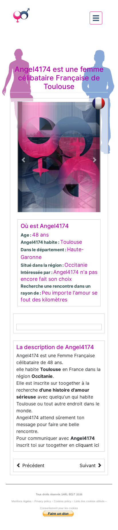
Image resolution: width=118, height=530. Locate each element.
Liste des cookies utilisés (89, 501)
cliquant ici (87, 445)
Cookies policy (62, 501)
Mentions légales (21, 501)
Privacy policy (42, 501)
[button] (23, 156)
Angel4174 (33, 69)
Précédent (33, 465)
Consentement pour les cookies (59, 508)
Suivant (88, 465)
